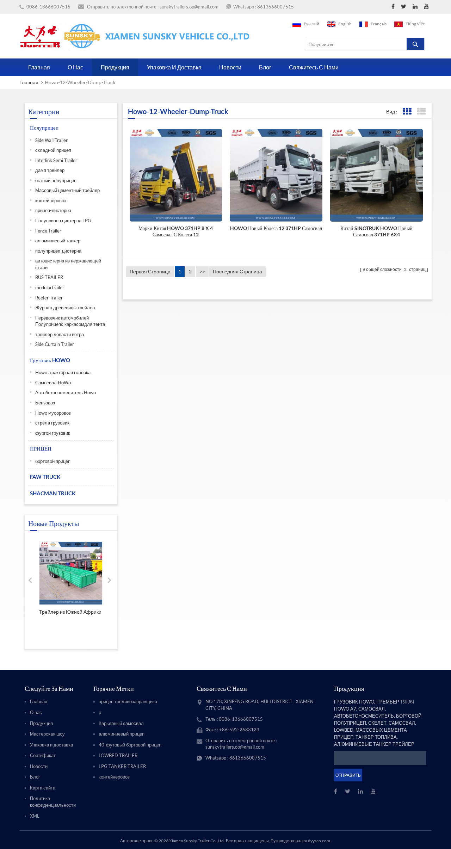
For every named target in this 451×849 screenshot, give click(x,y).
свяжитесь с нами (314, 67)
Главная (39, 67)
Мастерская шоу (47, 734)
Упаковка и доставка (174, 67)
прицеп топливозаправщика (128, 701)
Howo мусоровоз (53, 413)
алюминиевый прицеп (121, 734)
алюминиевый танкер (57, 240)
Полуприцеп (44, 127)
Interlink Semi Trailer (56, 160)
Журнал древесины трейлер (65, 307)
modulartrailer (49, 287)
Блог (265, 67)
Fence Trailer (48, 231)
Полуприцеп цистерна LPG (63, 220)
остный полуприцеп (55, 180)
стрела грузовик (52, 423)
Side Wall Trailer (51, 140)
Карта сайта (42, 788)
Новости (230, 67)
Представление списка (421, 111)
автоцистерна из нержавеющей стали (68, 264)
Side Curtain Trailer (54, 344)
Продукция (115, 67)
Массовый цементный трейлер (67, 190)
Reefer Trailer (49, 297)
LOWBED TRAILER (118, 755)
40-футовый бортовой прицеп (130, 745)
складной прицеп (53, 150)
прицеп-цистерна (53, 210)
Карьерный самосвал (121, 723)
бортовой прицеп (52, 461)
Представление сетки (407, 111)
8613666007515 (275, 7)
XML (34, 816)
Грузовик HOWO (50, 360)
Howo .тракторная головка (63, 372)
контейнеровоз (50, 200)
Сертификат (43, 755)
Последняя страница (237, 271)
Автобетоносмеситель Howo (65, 392)
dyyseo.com (319, 840)
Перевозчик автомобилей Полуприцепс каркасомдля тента (70, 321)
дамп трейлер (49, 170)
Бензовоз (45, 402)
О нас (75, 67)
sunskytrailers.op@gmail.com (189, 7)
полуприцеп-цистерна (58, 251)
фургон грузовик (52, 433)
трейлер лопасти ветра (59, 334)
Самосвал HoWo (53, 382)
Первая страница (150, 271)
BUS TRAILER (49, 277)
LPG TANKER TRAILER (122, 766)
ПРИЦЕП (40, 448)
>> (202, 271)
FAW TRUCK (45, 476)
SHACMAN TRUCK (52, 493)
